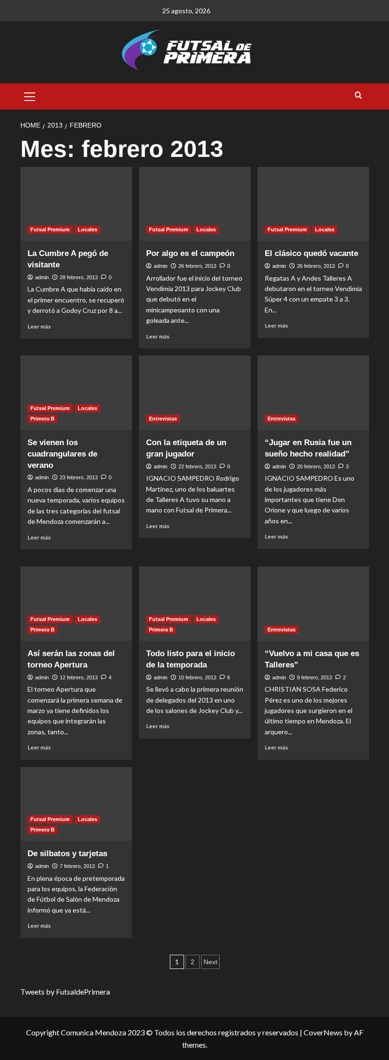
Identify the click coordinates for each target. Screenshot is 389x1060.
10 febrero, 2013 (197, 677)
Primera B (42, 418)
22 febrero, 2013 (197, 466)
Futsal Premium (50, 229)
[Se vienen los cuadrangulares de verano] (76, 393)
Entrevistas (163, 418)
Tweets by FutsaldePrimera (65, 991)
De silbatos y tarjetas (67, 853)
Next (210, 962)
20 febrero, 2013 (316, 466)
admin (42, 277)
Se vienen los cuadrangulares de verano (62, 454)
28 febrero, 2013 (79, 277)
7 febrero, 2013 (77, 866)
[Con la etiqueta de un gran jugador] (194, 393)
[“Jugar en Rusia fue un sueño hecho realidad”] (313, 393)
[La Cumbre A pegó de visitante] (76, 204)
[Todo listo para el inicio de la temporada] (194, 604)
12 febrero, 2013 (79, 677)
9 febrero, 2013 (314, 677)
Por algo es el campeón (190, 253)
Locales (87, 229)
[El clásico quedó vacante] (313, 204)
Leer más (39, 326)
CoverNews (323, 1032)
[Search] (358, 95)
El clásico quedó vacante (311, 253)
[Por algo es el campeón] (194, 204)
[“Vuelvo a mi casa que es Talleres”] (313, 604)
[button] (29, 95)
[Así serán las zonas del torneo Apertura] (76, 604)
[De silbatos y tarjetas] (76, 804)
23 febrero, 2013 (79, 477)
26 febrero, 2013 (197, 266)
